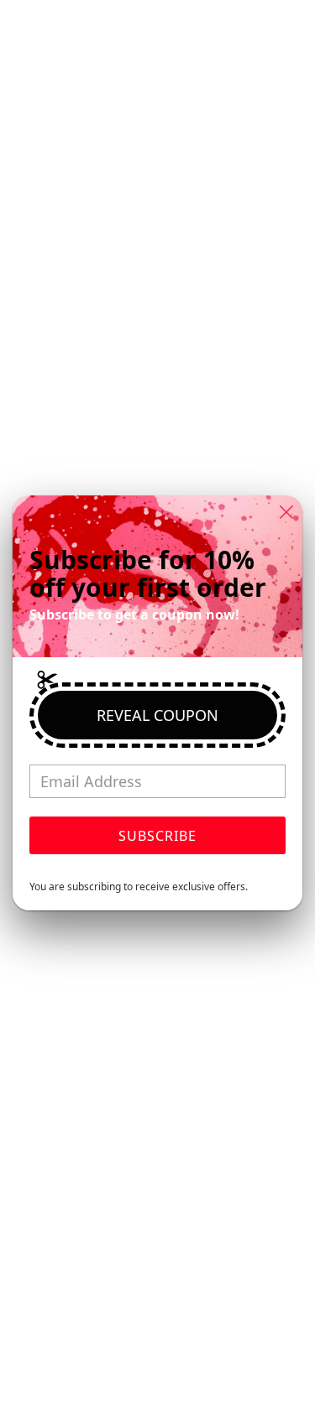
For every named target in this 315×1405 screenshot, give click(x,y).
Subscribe (157, 836)
